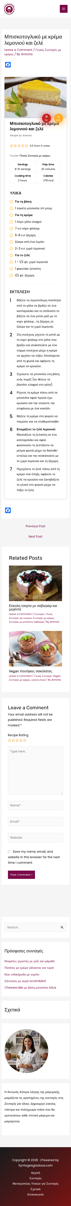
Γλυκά (39, 50)
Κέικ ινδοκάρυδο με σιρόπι (21, 974)
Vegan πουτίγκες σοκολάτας (30, 671)
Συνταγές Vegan (51, 676)
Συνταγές (39, 614)
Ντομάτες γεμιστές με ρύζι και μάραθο (29, 961)
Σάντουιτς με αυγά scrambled (25, 981)
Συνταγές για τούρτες (20, 618)
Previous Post (35, 526)
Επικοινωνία (35, 1194)
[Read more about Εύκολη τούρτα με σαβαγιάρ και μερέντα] (35, 583)
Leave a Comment (18, 50)
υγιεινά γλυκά (38, 680)
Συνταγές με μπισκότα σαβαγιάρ (26, 622)
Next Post (35, 537)
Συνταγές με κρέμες (43, 618)
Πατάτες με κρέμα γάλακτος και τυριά (29, 968)
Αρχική (35, 1173)
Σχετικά (35, 1189)
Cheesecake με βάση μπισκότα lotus (30, 988)
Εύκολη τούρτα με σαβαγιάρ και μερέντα (33, 607)
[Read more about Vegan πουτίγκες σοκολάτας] (35, 648)
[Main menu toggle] (64, 9)
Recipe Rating (18, 735)
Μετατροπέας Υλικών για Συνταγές (36, 1184)
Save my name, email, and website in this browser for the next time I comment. (34, 857)
